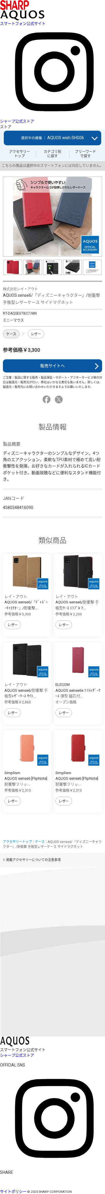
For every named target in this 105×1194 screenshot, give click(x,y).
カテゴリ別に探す (52, 154)
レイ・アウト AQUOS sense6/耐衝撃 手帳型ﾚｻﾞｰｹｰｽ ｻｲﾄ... (26, 690)
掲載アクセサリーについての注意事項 (33, 860)
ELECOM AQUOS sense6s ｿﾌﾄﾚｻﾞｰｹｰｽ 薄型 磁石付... (78, 690)
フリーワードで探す (85, 154)
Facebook (47, 399)
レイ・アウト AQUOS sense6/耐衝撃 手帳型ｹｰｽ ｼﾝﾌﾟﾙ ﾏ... (77, 602)
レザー (36, 334)
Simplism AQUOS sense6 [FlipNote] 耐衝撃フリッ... (25, 778)
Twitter (59, 399)
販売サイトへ (52, 365)
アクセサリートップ (19, 154)
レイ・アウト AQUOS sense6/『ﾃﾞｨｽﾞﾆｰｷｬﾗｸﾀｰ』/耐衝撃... (26, 602)
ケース (11, 334)
